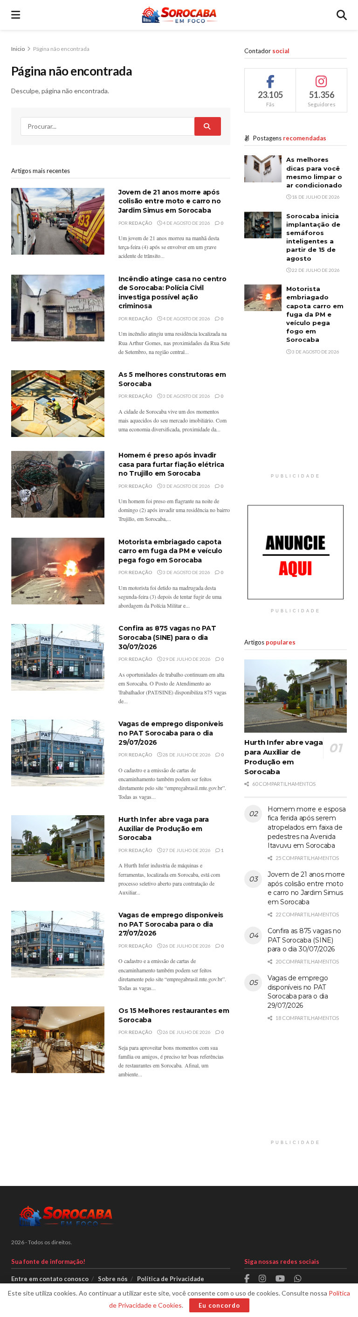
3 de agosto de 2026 (186, 396)
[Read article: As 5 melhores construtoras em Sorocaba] (57, 403)
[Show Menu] (15, 15)
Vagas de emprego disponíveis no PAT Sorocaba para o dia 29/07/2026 (170, 733)
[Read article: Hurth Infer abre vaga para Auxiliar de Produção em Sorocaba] (57, 848)
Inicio (18, 48)
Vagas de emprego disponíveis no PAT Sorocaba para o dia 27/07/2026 (170, 924)
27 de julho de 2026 (186, 850)
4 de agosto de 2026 (186, 223)
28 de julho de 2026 (186, 754)
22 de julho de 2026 (315, 270)
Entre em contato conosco (50, 1278)
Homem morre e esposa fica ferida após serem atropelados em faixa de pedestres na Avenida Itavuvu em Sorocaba (306, 827)
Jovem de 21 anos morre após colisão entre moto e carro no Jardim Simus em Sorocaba (169, 201)
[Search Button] (342, 15)
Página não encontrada (61, 48)
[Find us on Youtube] (280, 1279)
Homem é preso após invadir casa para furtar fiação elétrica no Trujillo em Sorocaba (171, 464)
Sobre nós (113, 1278)
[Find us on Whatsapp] (298, 1279)
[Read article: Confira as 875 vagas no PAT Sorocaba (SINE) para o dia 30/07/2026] (57, 657)
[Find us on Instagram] (262, 1279)
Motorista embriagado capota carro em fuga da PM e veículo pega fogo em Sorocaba (170, 551)
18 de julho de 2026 (315, 197)
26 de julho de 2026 (186, 946)
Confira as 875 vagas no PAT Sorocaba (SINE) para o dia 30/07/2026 (167, 637)
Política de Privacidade (170, 1278)
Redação (140, 223)
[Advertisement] (295, 422)
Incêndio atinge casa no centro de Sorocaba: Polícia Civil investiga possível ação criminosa (172, 293)
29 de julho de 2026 (186, 659)
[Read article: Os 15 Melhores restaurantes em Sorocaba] (57, 1039)
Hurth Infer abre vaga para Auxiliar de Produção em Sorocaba (163, 828)
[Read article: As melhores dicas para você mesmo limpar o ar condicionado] (263, 168)
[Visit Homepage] (178, 15)
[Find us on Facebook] (246, 1279)
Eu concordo (219, 1305)
